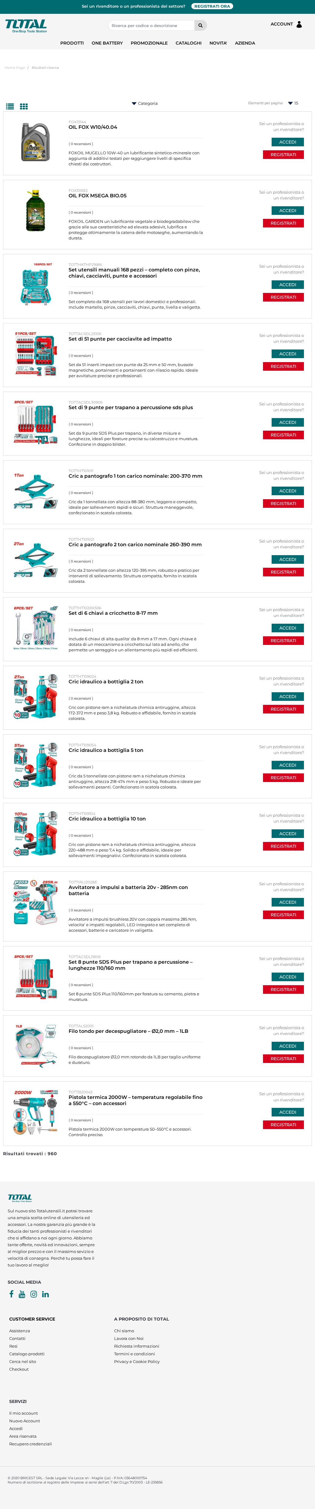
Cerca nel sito (22, 1361)
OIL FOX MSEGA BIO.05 (97, 196)
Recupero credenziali (30, 1443)
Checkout (19, 1369)
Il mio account (23, 1413)
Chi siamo (124, 1330)
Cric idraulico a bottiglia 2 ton (106, 682)
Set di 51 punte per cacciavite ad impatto (120, 339)
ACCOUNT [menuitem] (283, 24)
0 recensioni (81, 144)
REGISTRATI (283, 154)
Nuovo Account (24, 1420)
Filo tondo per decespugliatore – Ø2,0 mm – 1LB (128, 1031)
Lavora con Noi (129, 1338)
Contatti (17, 1338)
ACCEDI (287, 142)
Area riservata (23, 1436)
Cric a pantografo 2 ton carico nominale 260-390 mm (135, 544)
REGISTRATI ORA (212, 6)
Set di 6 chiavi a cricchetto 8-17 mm (113, 613)
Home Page (15, 67)
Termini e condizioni (134, 1353)
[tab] (13, 107)
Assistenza (19, 1330)
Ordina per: (127, 103)
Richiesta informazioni (136, 1346)
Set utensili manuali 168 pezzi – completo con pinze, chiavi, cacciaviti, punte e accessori (134, 273)
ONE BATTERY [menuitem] (107, 43)
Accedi (16, 1428)
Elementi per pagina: (265, 103)
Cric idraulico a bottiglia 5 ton (106, 750)
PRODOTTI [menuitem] (72, 43)
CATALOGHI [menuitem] (188, 43)
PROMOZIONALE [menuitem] (149, 43)
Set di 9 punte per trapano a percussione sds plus (131, 407)
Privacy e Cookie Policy (137, 1361)
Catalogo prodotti (27, 1353)
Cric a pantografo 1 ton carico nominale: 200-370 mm (135, 476)
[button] (200, 25)
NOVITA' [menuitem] (218, 43)
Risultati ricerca (45, 67)
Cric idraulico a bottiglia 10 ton (107, 819)
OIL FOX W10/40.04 (93, 127)
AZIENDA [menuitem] (245, 43)
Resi (13, 1346)
